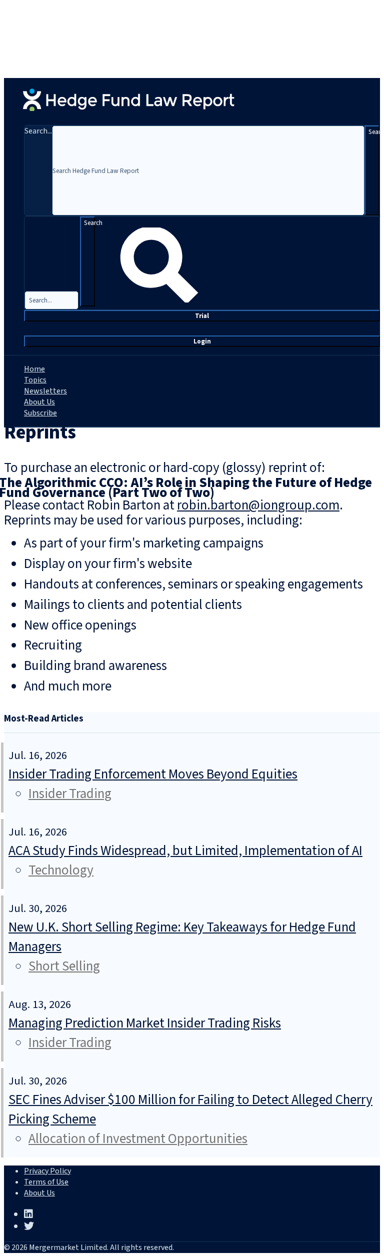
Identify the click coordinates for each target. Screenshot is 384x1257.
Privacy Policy (47, 1171)
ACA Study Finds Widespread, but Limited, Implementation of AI (185, 850)
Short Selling (64, 966)
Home (34, 369)
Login (202, 341)
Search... (38, 131)
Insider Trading (70, 794)
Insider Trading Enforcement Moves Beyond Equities (153, 774)
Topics (35, 380)
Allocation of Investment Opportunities (138, 1138)
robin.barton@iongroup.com (258, 505)
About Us (39, 402)
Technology (61, 870)
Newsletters (45, 391)
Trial (202, 315)
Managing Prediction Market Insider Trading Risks (144, 1023)
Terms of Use (46, 1182)
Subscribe (40, 413)
